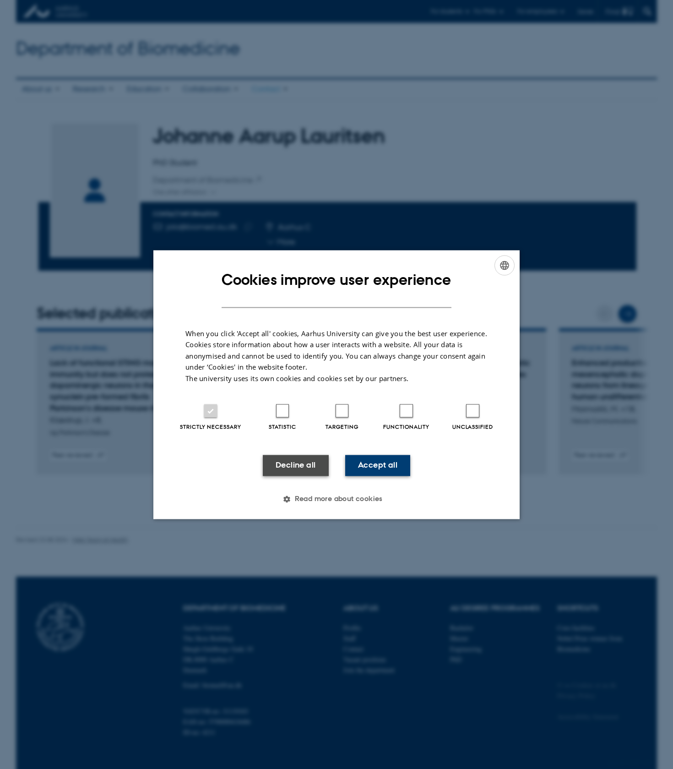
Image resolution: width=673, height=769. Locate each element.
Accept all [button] (377, 465)
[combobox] (504, 265)
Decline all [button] (295, 465)
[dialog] (336, 384)
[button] (336, 498)
